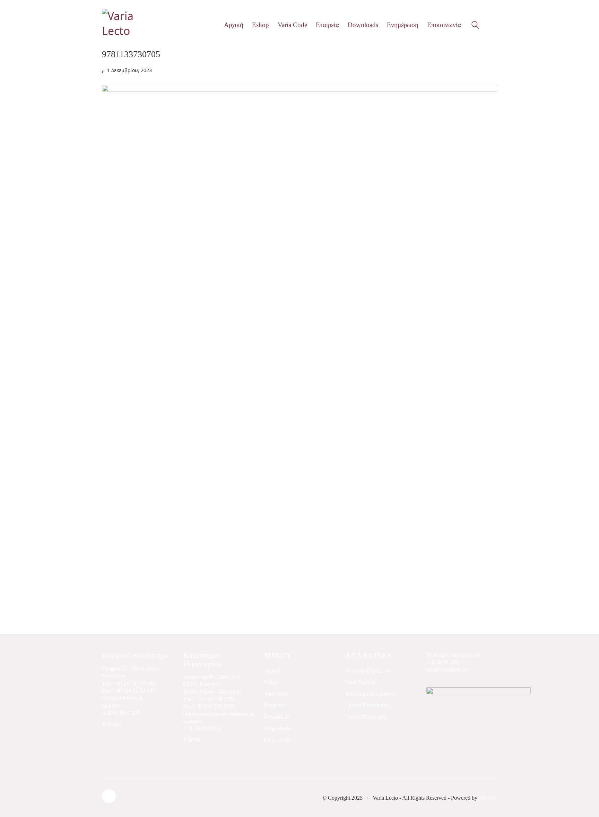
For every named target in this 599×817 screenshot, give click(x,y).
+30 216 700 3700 (214, 699)
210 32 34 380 (442, 662)
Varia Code (276, 694)
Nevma (486, 798)
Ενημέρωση (277, 728)
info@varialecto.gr (122, 698)
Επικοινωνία (278, 740)
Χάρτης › (112, 724)
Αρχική (272, 670)
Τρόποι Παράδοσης (367, 705)
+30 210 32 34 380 (134, 683)
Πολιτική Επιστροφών (369, 694)
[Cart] (493, 25)
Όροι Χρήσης (360, 682)
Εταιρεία (273, 705)
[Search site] (475, 25)
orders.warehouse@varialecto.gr (218, 714)
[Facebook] (109, 796)
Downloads (276, 717)
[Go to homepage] (131, 25)
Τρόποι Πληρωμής (366, 717)
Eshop (271, 682)
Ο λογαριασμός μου (367, 670)
